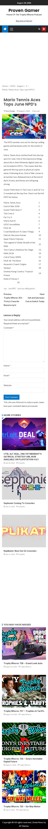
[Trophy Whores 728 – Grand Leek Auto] (24, 643)
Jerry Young (10, 111)
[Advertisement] (24, 59)
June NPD (12, 288)
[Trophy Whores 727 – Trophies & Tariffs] (24, 691)
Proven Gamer (24, 10)
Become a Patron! (24, 20)
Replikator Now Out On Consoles (20, 551)
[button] (11, 29)
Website (7, 385)
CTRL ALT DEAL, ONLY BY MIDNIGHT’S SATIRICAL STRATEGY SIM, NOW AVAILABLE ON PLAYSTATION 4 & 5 (23, 457)
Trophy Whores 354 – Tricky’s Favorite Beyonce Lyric (13, 299)
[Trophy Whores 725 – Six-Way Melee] (24, 786)
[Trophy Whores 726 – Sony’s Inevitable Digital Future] (24, 739)
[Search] (39, 29)
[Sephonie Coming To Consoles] (24, 483)
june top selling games (26, 288)
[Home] (5, 29)
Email (7, 375)
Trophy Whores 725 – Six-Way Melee (22, 806)
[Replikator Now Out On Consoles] (24, 531)
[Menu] (11, 29)
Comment (9, 327)
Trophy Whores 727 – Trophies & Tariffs (24, 711)
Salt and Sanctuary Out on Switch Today (34, 298)
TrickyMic (21, 463)
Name (7, 365)
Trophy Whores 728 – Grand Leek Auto (23, 663)
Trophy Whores (25, 667)
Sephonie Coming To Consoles (19, 503)
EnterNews (38, 822)
